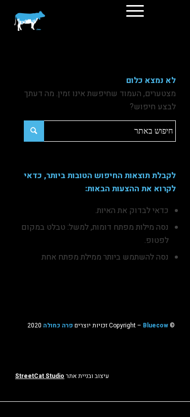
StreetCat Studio (39, 376)
